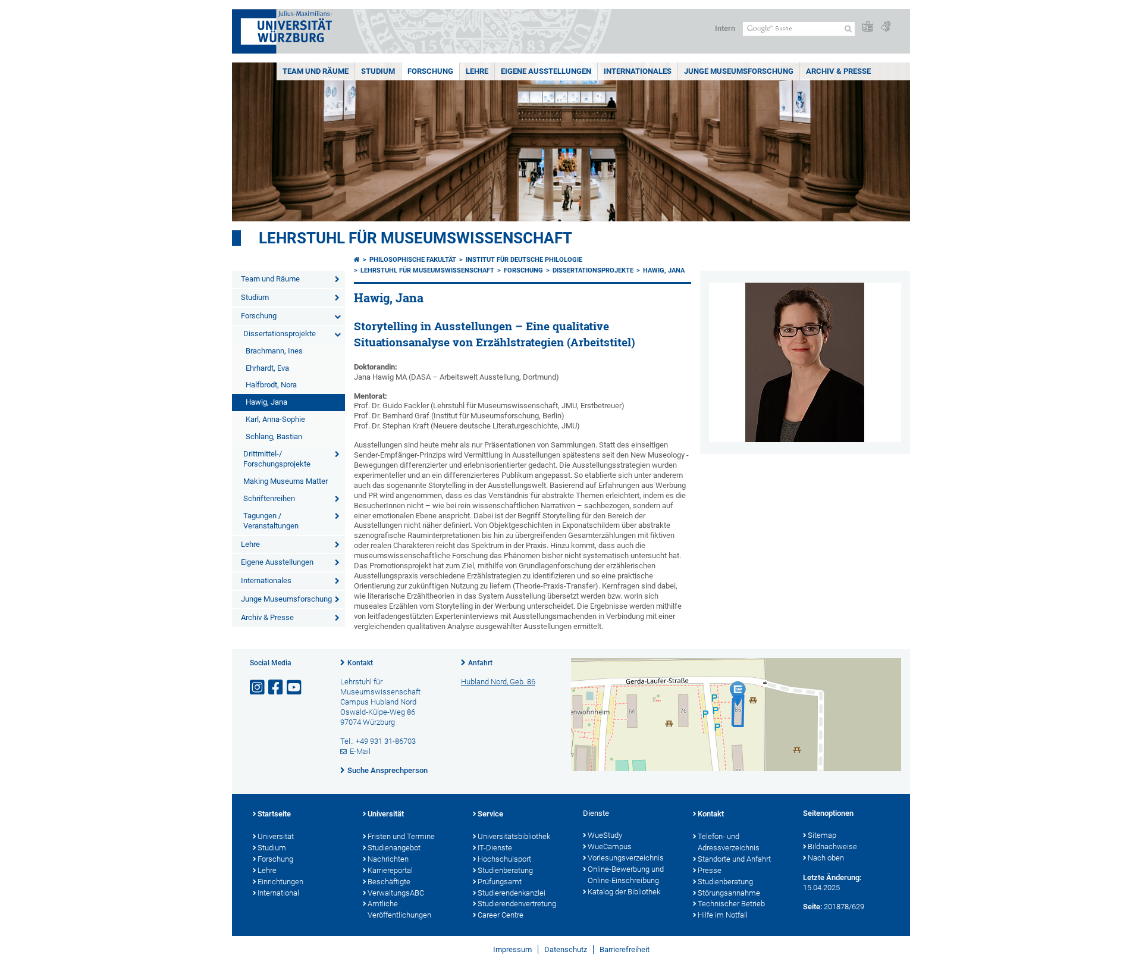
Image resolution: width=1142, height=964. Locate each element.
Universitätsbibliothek (514, 836)
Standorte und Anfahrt (734, 859)
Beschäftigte (389, 881)
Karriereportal (390, 870)
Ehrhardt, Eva (267, 368)
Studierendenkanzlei (511, 892)
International (278, 892)
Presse (709, 870)
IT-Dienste (495, 847)
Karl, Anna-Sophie (275, 419)
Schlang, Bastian (274, 436)
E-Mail (360, 751)
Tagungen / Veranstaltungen (271, 520)
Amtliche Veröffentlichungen (399, 909)
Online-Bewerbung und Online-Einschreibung (626, 875)
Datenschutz (565, 949)
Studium (378, 71)
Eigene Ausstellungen (546, 71)
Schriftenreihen (269, 498)
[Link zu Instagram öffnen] (258, 687)
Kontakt (360, 663)
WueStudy (605, 835)
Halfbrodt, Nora (271, 384)
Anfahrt (480, 663)
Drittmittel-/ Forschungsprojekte (276, 458)
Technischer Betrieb (731, 903)
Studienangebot (394, 847)
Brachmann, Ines (274, 350)
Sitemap (822, 835)
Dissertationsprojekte (279, 333)
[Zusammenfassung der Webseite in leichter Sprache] (867, 27)
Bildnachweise (832, 846)
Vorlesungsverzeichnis (626, 857)
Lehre (477, 71)
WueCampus (610, 846)
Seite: (812, 906)
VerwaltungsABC (396, 892)
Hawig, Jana (266, 402)
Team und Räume (316, 71)
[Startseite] (357, 260)
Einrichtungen (280, 881)
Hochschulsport (504, 859)
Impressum (512, 949)
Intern (725, 28)
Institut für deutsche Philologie (524, 260)
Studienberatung (505, 870)
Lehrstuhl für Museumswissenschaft (415, 238)
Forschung (430, 71)
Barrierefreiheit (625, 949)
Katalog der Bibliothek (624, 891)
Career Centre (500, 914)
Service (490, 813)
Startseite (274, 813)
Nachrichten (388, 859)
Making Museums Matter (285, 481)
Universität (276, 836)
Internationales (638, 71)
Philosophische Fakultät (412, 260)
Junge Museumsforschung (738, 71)
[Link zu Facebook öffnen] (276, 687)
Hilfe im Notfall (723, 914)
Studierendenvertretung (517, 903)
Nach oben (826, 857)
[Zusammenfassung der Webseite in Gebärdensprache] (885, 27)
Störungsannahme (729, 892)
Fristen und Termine (401, 836)
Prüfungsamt (500, 881)
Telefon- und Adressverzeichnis (729, 842)
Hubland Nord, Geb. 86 (498, 681)
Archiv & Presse (838, 71)
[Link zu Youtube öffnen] (295, 687)
